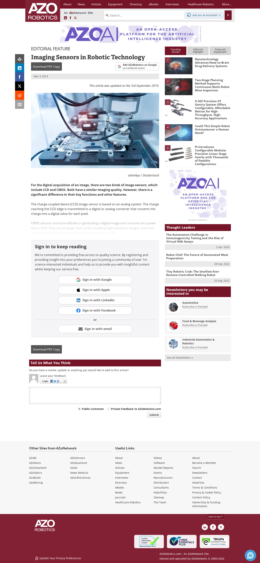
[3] (178, 107)
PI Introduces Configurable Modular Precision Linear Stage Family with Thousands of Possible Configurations (211, 155)
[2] (178, 86)
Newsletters (199, 472)
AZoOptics (35, 472)
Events (158, 472)
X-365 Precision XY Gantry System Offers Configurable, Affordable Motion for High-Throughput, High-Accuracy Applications (212, 109)
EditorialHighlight (198, 51)
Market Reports (163, 468)
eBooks (119, 487)
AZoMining (36, 482)
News (118, 463)
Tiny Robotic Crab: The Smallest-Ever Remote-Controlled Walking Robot (192, 273)
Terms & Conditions (204, 487)
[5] (178, 153)
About (119, 458)
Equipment (122, 472)
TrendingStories (176, 51)
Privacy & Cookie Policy (206, 492)
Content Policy (201, 497)
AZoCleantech (38, 468)
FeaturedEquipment (220, 51)
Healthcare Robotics (128, 502)
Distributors (161, 482)
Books (119, 492)
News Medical (79, 472)
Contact (197, 477)
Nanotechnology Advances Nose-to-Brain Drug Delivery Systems (212, 62)
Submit (154, 415)
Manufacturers (163, 477)
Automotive (190, 302)
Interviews (121, 477)
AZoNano (35, 463)
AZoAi (73, 468)
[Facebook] (19, 76)
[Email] (19, 104)
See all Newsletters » (180, 357)
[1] (178, 65)
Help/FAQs (160, 492)
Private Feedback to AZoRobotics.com (136, 409)
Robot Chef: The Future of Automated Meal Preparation (197, 256)
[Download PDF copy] (19, 58)
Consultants (161, 487)
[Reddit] (19, 95)
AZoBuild (35, 477)
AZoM (32, 458)
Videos (158, 458)
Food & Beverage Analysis (199, 321)
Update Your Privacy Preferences (60, 558)
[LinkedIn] (19, 67)
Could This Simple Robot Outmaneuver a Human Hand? (212, 129)
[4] (178, 132)
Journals (120, 497)
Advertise (198, 482)
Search (196, 468)
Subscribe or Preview (195, 306)
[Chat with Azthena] (250, 555)
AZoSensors (77, 458)
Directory (121, 482)
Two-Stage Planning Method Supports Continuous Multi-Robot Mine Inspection (212, 85)
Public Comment (93, 409)
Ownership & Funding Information (206, 504)
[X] (19, 86)
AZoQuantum (78, 463)
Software (159, 463)
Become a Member (204, 463)
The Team (160, 502)
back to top (215, 516)
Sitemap (159, 497)
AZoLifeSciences (80, 477)
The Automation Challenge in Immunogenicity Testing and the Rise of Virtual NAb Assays (194, 238)
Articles (120, 468)
